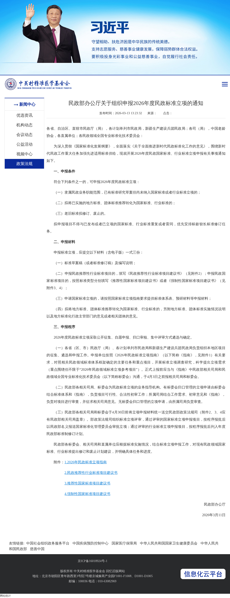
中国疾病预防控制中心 (90, 543)
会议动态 (24, 134)
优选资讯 (24, 115)
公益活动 (24, 144)
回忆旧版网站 (115, 571)
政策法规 (24, 163)
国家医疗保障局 (124, 543)
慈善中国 (37, 549)
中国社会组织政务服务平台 (47, 543)
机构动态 (24, 125)
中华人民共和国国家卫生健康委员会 (168, 543)
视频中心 (24, 154)
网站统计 (5, 595)
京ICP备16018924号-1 (92, 561)
